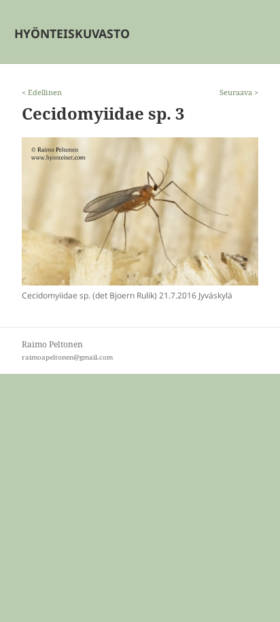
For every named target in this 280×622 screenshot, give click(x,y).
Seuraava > (239, 92)
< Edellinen (42, 92)
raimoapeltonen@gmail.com (67, 357)
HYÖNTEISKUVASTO (72, 33)
